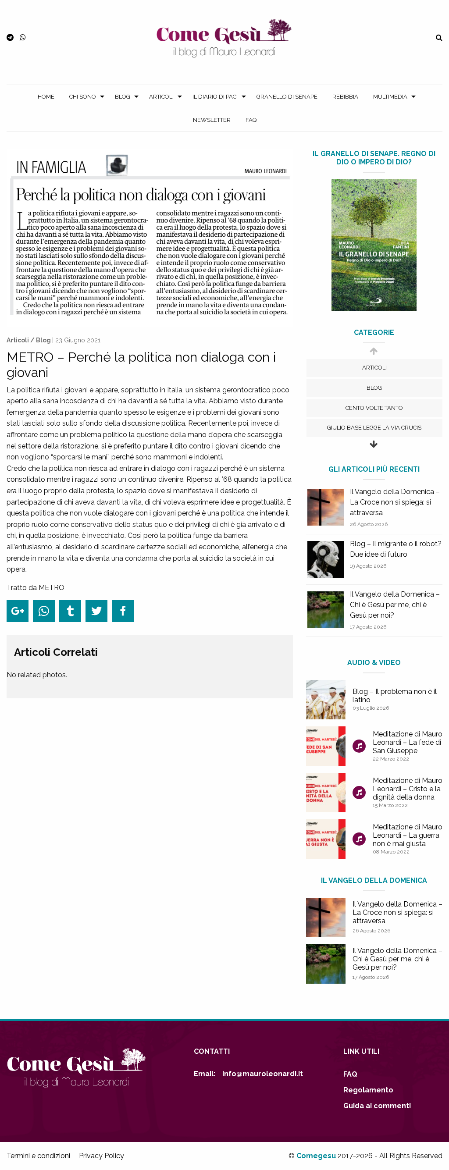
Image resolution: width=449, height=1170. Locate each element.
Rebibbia (345, 96)
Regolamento (368, 1090)
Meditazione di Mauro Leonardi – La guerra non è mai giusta (407, 835)
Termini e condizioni (38, 1156)
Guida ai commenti (377, 1106)
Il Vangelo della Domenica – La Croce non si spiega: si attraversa (395, 502)
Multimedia (390, 96)
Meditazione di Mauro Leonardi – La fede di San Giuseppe (407, 742)
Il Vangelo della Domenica (374, 880)
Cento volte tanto (374, 408)
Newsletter (212, 120)
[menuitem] (46, 96)
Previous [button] (373, 355)
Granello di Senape (287, 96)
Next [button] (373, 448)
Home (46, 96)
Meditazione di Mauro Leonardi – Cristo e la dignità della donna (407, 788)
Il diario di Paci (215, 96)
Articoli (161, 96)
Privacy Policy (101, 1156)
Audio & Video (374, 662)
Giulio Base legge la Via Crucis (374, 427)
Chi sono (82, 96)
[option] (374, 368)
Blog (122, 96)
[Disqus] (150, 850)
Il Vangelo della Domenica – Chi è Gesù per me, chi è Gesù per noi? (395, 604)
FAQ (251, 120)
